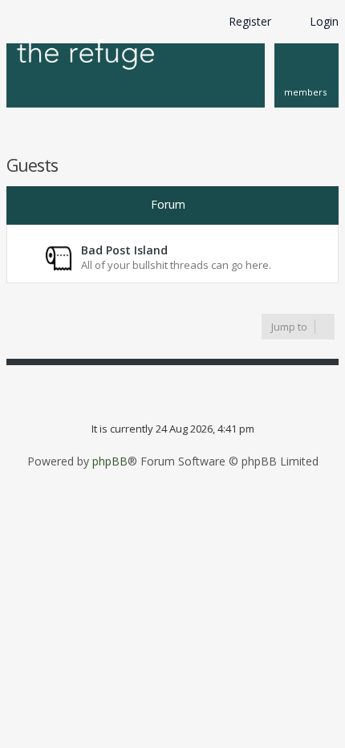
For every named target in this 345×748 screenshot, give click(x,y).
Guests (32, 165)
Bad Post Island (124, 250)
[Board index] (86, 56)
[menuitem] (306, 75)
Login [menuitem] (324, 21)
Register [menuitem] (250, 21)
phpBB (110, 461)
